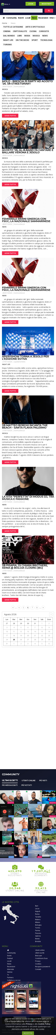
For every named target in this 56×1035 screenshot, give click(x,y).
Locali (27, 18)
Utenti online (28, 780)
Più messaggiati (9, 785)
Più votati (26, 785)
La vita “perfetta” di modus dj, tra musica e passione (28, 498)
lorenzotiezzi (19, 86)
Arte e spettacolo (35, 27)
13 (28, 631)
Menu (6, 4)
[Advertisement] (28, 677)
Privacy (37, 961)
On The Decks (22, 40)
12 (21, 631)
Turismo (7, 44)
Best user (38, 956)
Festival (10, 958)
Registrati (46, 4)
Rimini (37, 939)
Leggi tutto (10, 116)
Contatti (38, 969)
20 (28, 635)
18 (14, 635)
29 (21, 623)
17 (7, 635)
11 (14, 631)
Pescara (38, 933)
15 (42, 631)
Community (11, 18)
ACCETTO (28, 1033)
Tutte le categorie (13, 27)
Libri (19, 35)
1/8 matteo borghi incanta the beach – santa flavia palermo (25, 426)
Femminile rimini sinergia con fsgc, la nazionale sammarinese (26, 220)
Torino (37, 928)
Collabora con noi (13, 980)
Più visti (43, 780)
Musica (36, 35)
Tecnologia (46, 40)
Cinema (6, 31)
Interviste (10, 969)
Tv (8, 975)
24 (7, 640)
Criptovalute (20, 31)
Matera (37, 919)
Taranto (38, 917)
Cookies (38, 964)
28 (14, 623)
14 (35, 631)
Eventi (21, 18)
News (34, 18)
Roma (37, 914)
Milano (37, 922)
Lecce (37, 908)
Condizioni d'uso (41, 958)
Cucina (33, 31)
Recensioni (43, 18)
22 (42, 635)
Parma (37, 930)
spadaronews (19, 361)
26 (21, 640)
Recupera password (42, 966)
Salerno (38, 936)
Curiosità (44, 31)
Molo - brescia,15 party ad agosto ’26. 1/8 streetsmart (27, 82)
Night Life (8, 40)
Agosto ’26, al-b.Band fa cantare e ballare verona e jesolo (27, 151)
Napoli (37, 911)
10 (7, 631)
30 (28, 623)
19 (21, 635)
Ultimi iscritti (10, 780)
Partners (10, 977)
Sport (35, 40)
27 (7, 623)
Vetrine (9, 972)
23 (49, 635)
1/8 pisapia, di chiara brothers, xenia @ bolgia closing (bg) (25, 566)
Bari (36, 906)
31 (35, 623)
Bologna (38, 925)
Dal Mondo (9, 35)
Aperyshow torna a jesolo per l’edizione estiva (25, 357)
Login (30, 4)
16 (49, 631)
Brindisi (38, 941)
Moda (27, 35)
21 (35, 635)
